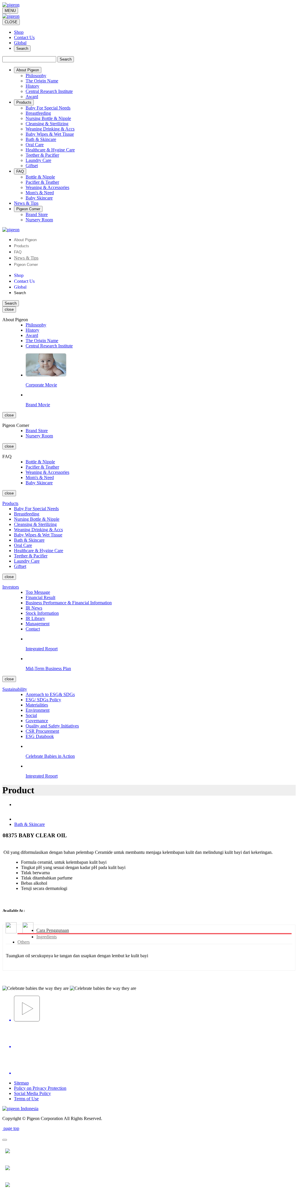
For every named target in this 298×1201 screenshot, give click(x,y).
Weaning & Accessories (47, 187)
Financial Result (40, 597)
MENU (10, 10)
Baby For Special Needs (48, 107)
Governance (37, 720)
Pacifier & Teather (42, 182)
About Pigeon (25, 240)
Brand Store (37, 214)
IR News (34, 607)
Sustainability (14, 689)
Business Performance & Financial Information (69, 602)
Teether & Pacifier (42, 155)
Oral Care (35, 144)
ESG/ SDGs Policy (43, 699)
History (32, 86)
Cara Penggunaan (52, 930)
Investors (10, 586)
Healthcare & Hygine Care (50, 149)
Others (23, 941)
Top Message (38, 592)
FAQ (18, 252)
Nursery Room (39, 219)
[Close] (4, 1140)
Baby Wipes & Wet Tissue (50, 134)
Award (32, 96)
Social (31, 715)
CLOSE (11, 22)
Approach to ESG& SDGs (50, 694)
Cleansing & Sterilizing (47, 123)
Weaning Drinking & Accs (50, 128)
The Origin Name (42, 80)
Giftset (32, 165)
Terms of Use (26, 1098)
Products (21, 246)
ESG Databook (40, 736)
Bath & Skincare (41, 139)
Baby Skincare (39, 197)
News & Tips (26, 257)
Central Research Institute (49, 91)
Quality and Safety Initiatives (52, 725)
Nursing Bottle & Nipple (48, 118)
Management (37, 623)
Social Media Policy (32, 1093)
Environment (37, 710)
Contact (33, 628)
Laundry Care (38, 160)
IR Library (35, 618)
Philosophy (36, 75)
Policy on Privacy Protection (40, 1088)
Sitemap (21, 1082)
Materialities (37, 704)
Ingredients (46, 936)
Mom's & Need (40, 192)
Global (20, 42)
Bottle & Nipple (40, 176)
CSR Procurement (42, 731)
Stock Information (42, 613)
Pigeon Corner (26, 264)
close (9, 309)
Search (22, 48)
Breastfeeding (38, 113)
